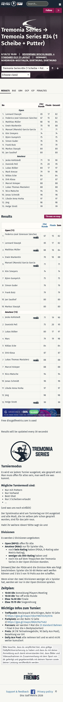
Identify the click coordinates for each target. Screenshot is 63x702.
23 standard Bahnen (51, 625)
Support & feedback (17, 691)
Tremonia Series (21, 29)
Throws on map (53, 216)
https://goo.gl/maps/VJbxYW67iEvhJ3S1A (29, 615)
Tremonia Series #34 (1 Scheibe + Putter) (29, 40)
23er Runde (45, 225)
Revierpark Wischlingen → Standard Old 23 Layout (28, 56)
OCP (27, 90)
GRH (20, 90)
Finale (53, 225)
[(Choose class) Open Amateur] (15, 74)
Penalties (42, 90)
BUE (14, 90)
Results (5, 90)
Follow (49, 10)
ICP (32, 90)
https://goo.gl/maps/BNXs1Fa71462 (27, 622)
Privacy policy (45, 691)
